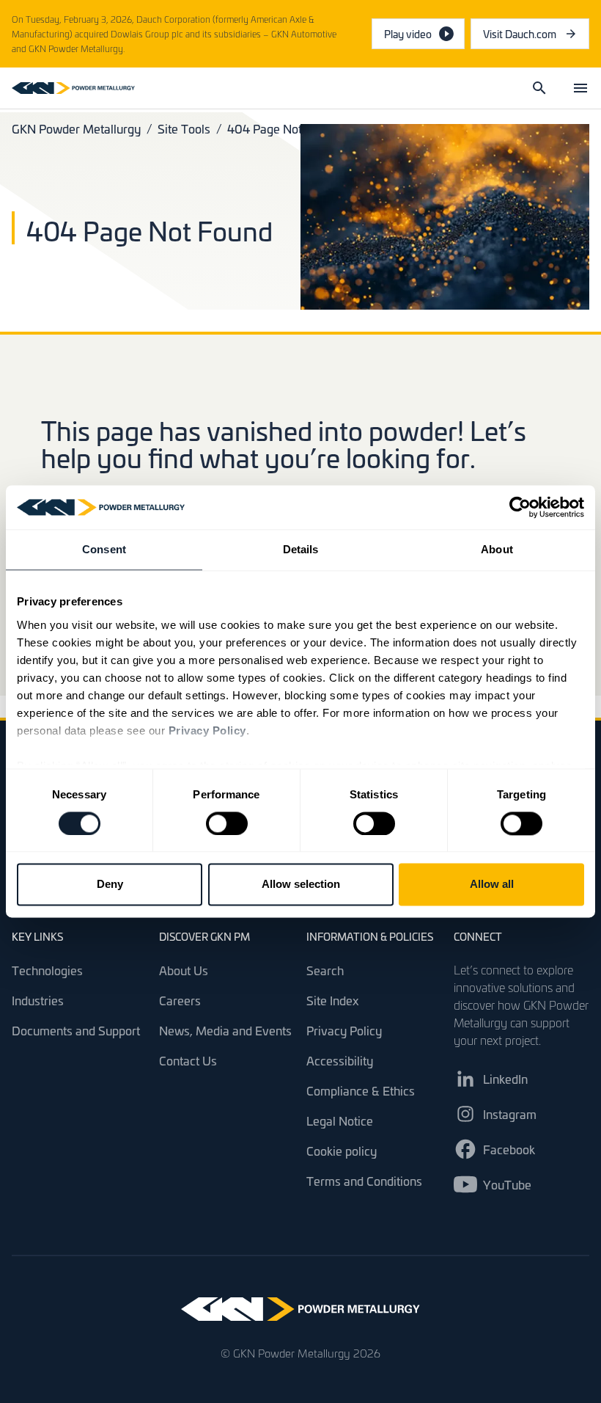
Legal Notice (339, 1120)
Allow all (492, 884)
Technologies (47, 970)
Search (325, 970)
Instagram (510, 1114)
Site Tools (184, 128)
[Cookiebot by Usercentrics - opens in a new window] (520, 507)
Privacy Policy (344, 1030)
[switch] (227, 823)
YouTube (507, 1184)
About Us (183, 970)
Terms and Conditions (364, 1181)
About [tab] (497, 549)
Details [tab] (301, 549)
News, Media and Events (225, 1030)
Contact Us (188, 1060)
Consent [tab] (104, 549)
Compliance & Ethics (360, 1090)
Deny (110, 884)
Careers (180, 1000)
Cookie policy (341, 1151)
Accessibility (339, 1060)
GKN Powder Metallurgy (76, 128)
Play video (408, 33)
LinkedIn (505, 1079)
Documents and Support (76, 1030)
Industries (38, 1000)
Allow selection (301, 884)
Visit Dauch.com (536, 37)
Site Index (332, 1000)
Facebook (509, 1149)
